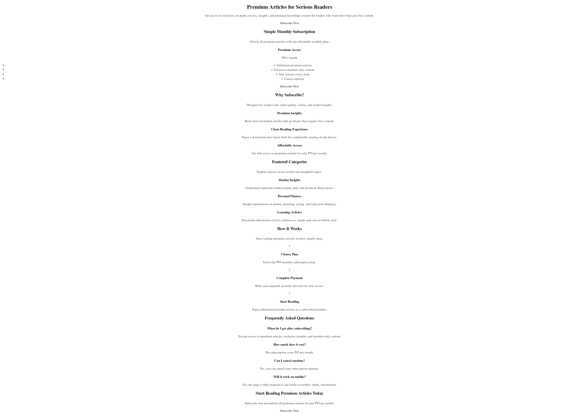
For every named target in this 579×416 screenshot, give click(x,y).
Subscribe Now (289, 23)
